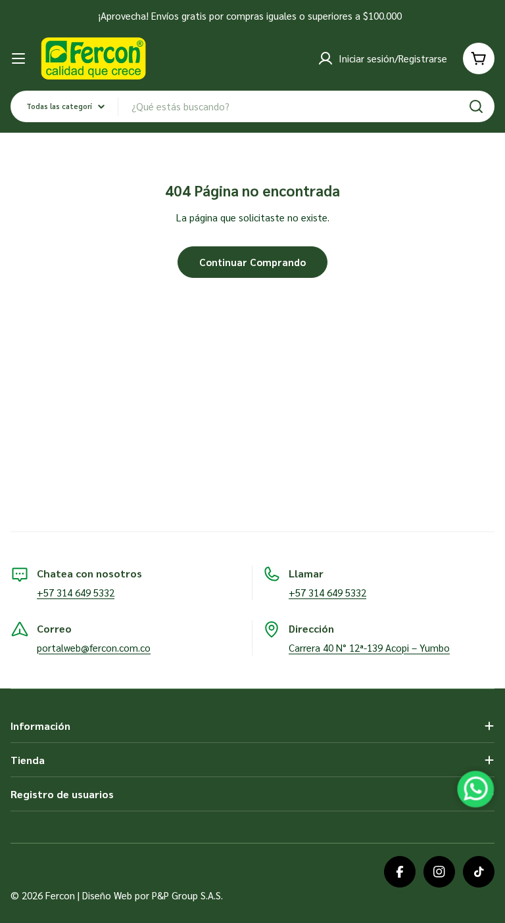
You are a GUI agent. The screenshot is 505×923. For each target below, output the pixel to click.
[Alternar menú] (18, 58)
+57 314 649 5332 (75, 592)
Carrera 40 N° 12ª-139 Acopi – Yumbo (369, 647)
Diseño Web (107, 895)
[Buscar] (476, 106)
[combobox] (252, 106)
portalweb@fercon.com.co (94, 647)
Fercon (60, 895)
